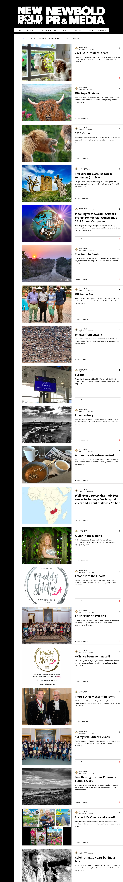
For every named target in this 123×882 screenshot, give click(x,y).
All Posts (24, 38)
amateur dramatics (54, 38)
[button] (122, 38)
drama (33, 38)
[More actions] (120, 48)
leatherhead (75, 38)
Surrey (66, 38)
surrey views (42, 38)
